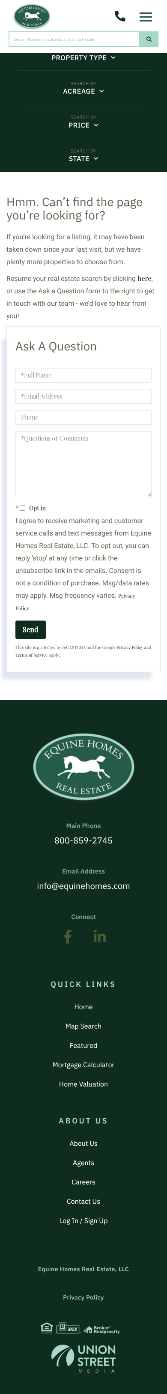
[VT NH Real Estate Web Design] (83, 1359)
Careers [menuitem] (83, 1182)
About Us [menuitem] (83, 1143)
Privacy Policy (129, 647)
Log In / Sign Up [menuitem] (84, 1221)
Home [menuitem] (83, 1007)
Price (79, 125)
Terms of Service (31, 655)
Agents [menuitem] (83, 1163)
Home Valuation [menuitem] (83, 1084)
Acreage (79, 91)
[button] (149, 39)
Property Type (79, 58)
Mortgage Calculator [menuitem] (83, 1065)
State (79, 159)
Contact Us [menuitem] (83, 1201)
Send (31, 629)
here (144, 278)
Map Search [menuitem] (83, 1026)
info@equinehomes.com (83, 879)
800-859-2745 (83, 834)
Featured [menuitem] (83, 1045)
